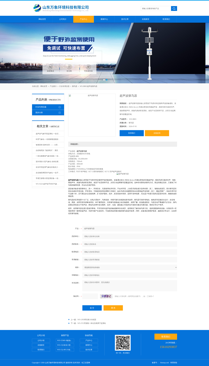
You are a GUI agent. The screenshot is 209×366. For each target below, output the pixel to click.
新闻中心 (104, 19)
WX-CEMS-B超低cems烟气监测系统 (65, 340)
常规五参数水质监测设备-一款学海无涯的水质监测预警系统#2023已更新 (50, 178)
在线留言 (145, 19)
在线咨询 (157, 133)
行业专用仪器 (64, 86)
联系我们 (166, 19)
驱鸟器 (74, 86)
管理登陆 (173, 363)
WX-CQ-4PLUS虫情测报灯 (65, 350)
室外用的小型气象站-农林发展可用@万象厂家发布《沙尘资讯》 (50, 162)
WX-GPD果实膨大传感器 (87, 320)
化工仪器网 (86, 363)
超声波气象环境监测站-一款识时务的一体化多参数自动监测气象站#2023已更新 (50, 134)
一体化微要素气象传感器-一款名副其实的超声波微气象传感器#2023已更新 (50, 156)
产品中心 (83, 19)
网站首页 (42, 19)
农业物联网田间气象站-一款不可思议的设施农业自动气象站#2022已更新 (50, 173)
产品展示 (53, 86)
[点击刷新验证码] (106, 296)
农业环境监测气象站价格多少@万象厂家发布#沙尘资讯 (50, 167)
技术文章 (125, 19)
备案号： (155, 363)
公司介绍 (41, 340)
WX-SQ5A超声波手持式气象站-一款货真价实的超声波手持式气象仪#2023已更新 (50, 184)
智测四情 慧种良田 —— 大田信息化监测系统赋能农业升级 (50, 145)
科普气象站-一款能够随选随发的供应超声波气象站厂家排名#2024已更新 (50, 139)
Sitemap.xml (164, 363)
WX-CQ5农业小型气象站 (65, 345)
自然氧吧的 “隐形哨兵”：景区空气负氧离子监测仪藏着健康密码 (50, 150)
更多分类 (39, 113)
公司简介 (63, 19)
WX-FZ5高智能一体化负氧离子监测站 (92, 323)
